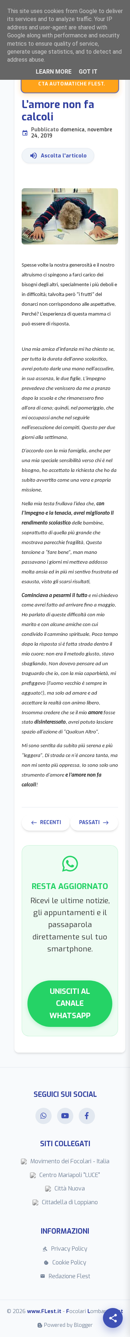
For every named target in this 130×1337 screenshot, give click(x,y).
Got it (88, 71)
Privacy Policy (65, 1248)
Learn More (54, 71)
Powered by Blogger (68, 1325)
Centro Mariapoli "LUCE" (69, 1175)
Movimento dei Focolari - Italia (69, 1161)
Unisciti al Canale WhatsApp (70, 1003)
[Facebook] (87, 1116)
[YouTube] (65, 1116)
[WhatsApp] (43, 1116)
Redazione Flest (65, 1276)
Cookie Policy (65, 1262)
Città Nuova (70, 1188)
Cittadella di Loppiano (70, 1202)
